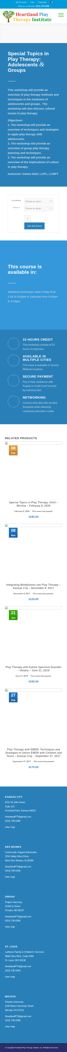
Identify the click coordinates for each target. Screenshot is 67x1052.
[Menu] (59, 15)
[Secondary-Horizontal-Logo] (27, 16)
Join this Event (34, 226)
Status (16, 207)
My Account (21, 2)
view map (10, 827)
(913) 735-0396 (42, 6)
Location (16, 200)
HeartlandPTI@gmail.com (18, 816)
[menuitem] (21, 2)
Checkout (42, 2)
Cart (32, 2)
